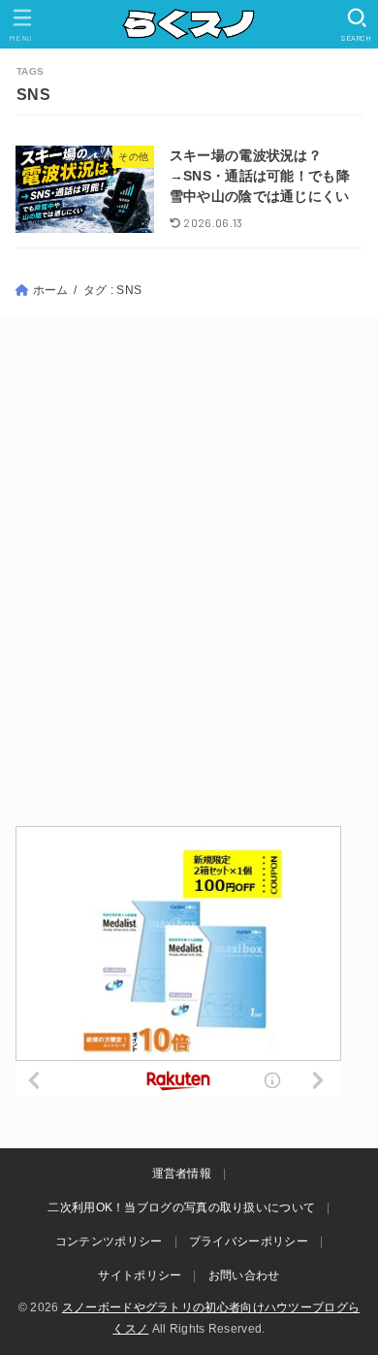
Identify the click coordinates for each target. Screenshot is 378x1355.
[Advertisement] (189, 569)
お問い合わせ (244, 1275)
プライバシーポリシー (248, 1241)
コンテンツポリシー (109, 1241)
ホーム (51, 290)
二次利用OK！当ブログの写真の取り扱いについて (181, 1207)
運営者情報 (182, 1173)
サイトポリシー (139, 1275)
